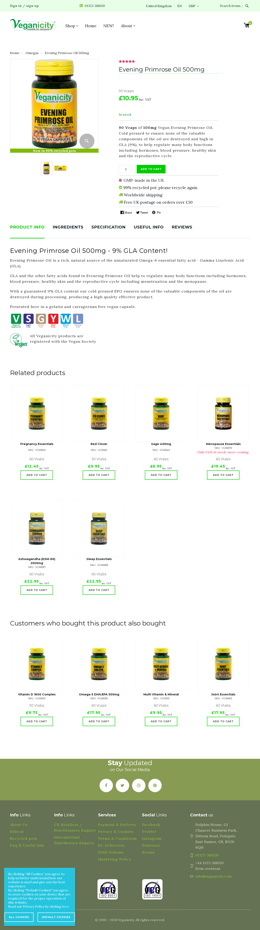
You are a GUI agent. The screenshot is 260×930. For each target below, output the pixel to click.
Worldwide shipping (143, 194)
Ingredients (68, 227)
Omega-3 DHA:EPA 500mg (99, 694)
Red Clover (99, 444)
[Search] (247, 6)
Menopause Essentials (223, 444)
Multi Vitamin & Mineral (161, 694)
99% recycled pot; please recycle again (160, 187)
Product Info (27, 227)
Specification (108, 227)
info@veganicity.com (213, 876)
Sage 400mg (161, 444)
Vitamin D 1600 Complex (37, 694)
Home (15, 53)
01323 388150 (207, 855)
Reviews (182, 227)
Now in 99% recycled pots (54, 151)
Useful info (149, 227)
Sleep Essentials (99, 559)
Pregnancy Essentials (36, 444)
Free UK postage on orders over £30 (158, 202)
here (65, 906)
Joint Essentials (223, 694)
